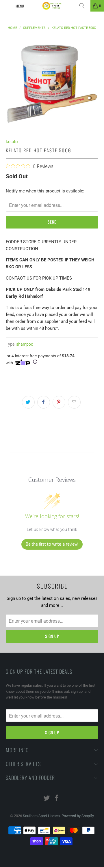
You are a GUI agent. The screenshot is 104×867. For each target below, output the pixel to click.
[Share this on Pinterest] (59, 402)
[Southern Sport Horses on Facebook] (57, 798)
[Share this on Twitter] (28, 402)
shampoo (24, 344)
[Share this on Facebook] (43, 402)
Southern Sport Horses (41, 816)
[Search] (84, 5)
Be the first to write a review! (52, 544)
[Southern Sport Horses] (52, 6)
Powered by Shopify (78, 816)
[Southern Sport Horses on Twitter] (46, 798)
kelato (12, 141)
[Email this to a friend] (74, 402)
